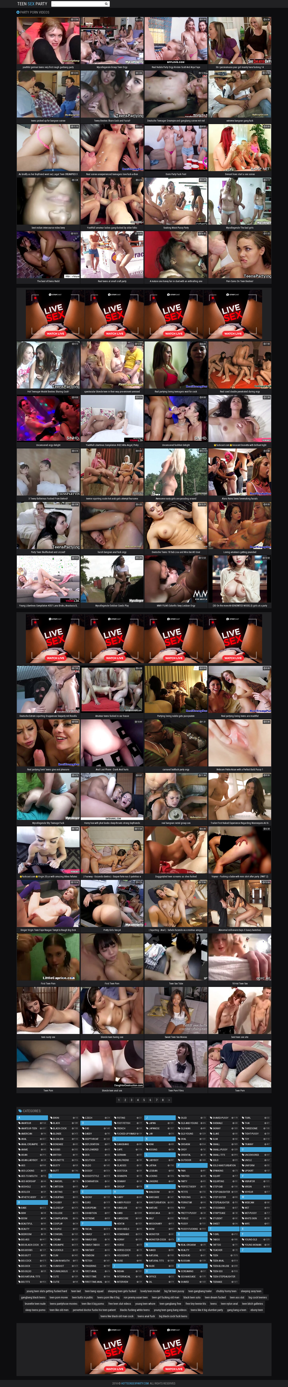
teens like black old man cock (117, 1316)
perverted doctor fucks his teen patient (94, 1310)
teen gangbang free (170, 1303)
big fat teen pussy (174, 1291)
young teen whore (145, 1303)
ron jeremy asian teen (136, 1297)
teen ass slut (237, 1297)
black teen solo (192, 1297)
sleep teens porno (35, 1310)
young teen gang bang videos (170, 1310)
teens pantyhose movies (63, 1303)
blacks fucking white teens (135, 1310)
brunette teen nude (35, 1303)
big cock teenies (258, 1297)
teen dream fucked (215, 1297)
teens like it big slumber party (207, 1310)
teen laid (76, 1291)
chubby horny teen (226, 1291)
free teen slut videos (119, 1303)
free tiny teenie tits (196, 1303)
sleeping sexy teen (251, 1291)
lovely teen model (150, 1291)
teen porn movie (59, 1297)
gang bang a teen (236, 1310)
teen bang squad (94, 1291)
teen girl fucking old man (165, 1297)
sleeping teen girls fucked (122, 1291)
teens (213, 1303)
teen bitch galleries (252, 1303)
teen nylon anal (229, 1303)
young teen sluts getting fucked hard (47, 1291)
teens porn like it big (108, 1297)
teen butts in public (82, 1297)
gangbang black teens (33, 1297)
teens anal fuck (146, 1316)
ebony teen (257, 1310)
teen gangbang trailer (200, 1291)
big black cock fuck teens (173, 1316)
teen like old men (59, 1310)
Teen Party (32, 3)
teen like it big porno (93, 1303)
